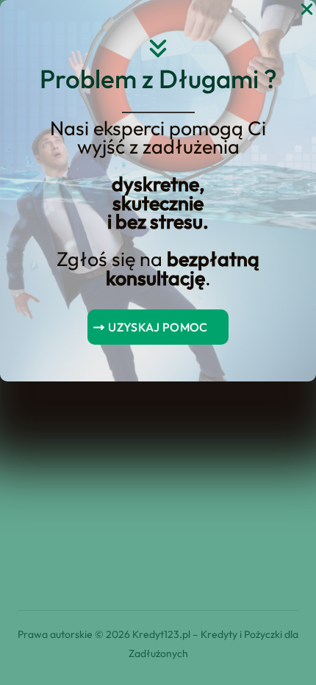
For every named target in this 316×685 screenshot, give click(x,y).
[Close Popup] (307, 10)
